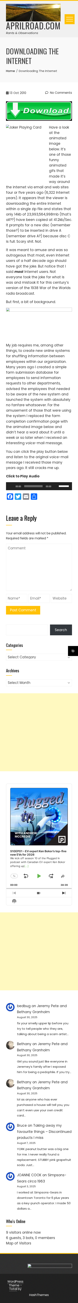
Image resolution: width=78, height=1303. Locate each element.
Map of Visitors (18, 1243)
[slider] (64, 485)
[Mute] (56, 486)
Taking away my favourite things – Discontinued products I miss (44, 1131)
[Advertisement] (39, 732)
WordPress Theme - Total (15, 1285)
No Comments (60, 93)
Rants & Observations (22, 33)
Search (61, 630)
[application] (39, 486)
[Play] (11, 486)
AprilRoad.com (33, 25)
